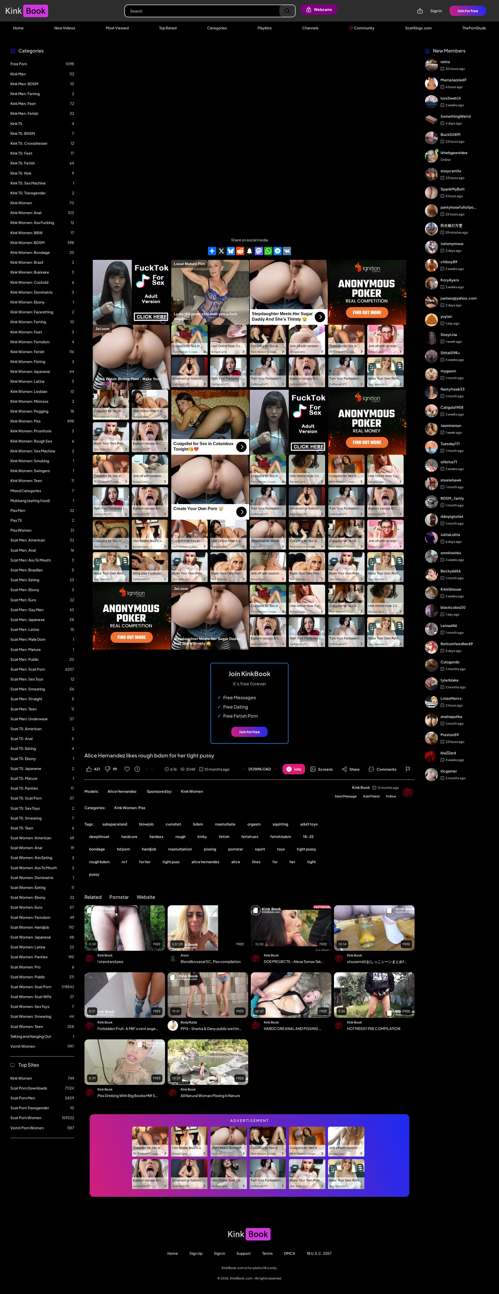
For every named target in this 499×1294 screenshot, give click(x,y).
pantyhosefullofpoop (459, 207)
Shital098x (450, 352)
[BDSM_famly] (431, 501)
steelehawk (451, 480)
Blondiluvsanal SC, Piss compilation (211, 961)
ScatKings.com (418, 27)
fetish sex (249, 836)
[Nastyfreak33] (431, 392)
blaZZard (448, 752)
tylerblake (450, 680)
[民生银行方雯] (431, 228)
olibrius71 (449, 461)
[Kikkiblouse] (431, 592)
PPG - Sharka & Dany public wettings (211, 1028)
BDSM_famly (452, 498)
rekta (445, 61)
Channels (310, 27)
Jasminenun (451, 425)
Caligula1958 (452, 407)
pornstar (235, 849)
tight (311, 861)
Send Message (346, 796)
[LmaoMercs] (431, 701)
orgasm (254, 824)
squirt (260, 849)
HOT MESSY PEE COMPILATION (373, 1028)
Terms (267, 1253)
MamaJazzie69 (453, 79)
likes (256, 861)
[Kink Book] (408, 792)
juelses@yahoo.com (459, 298)
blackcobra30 (453, 607)
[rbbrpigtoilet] (431, 519)
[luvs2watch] (431, 101)
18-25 (308, 836)
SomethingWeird (456, 116)
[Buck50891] (431, 137)
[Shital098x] (431, 356)
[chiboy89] (431, 265)
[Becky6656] (431, 574)
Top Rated (167, 27)
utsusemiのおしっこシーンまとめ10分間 (377, 961)
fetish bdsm (280, 836)
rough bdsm (99, 861)
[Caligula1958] (431, 410)
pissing (210, 849)
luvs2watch (451, 98)
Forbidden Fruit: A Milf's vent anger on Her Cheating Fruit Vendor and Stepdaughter (127, 1028)
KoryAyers (450, 280)
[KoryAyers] (431, 283)
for (275, 861)
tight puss (171, 861)
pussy (94, 874)
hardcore (129, 836)
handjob (149, 849)
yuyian (446, 316)
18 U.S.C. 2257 (319, 1253)
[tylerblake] (431, 683)
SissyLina (449, 334)
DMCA (289, 1253)
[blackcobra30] (431, 610)
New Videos (64, 27)
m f (124, 861)
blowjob (146, 824)
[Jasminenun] (431, 428)
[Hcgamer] (431, 774)
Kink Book (361, 787)
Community (364, 27)
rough (180, 836)
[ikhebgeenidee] (431, 156)
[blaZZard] (431, 756)
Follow (391, 796)
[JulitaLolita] (431, 538)
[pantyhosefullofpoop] (431, 210)
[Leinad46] (431, 629)
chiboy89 (449, 261)
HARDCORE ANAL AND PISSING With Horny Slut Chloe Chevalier (294, 1028)
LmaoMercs (451, 698)
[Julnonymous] (431, 247)
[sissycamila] (431, 174)
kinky (202, 836)
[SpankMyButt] (431, 192)
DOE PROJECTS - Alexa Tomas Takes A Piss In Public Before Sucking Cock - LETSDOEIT (294, 961)
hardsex (156, 836)
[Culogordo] (431, 665)
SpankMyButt (453, 189)
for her (144, 861)
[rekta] (431, 65)
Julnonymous (452, 243)
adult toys (309, 824)
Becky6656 (451, 571)
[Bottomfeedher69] (431, 647)
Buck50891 (451, 134)
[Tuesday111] (431, 447)
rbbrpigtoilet (452, 516)
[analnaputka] (431, 720)
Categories (217, 27)
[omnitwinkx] (431, 556)
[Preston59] (431, 738)
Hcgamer (449, 771)
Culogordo (450, 661)
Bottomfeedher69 (457, 643)
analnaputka (451, 716)
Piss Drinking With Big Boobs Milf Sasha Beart (127, 1095)
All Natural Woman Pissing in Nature (210, 1095)
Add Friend (371, 796)
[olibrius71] (431, 465)
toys (281, 849)
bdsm (198, 824)
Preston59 (450, 734)
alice (235, 861)
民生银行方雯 (451, 225)
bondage (97, 849)
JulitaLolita (450, 534)
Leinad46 (449, 625)
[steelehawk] (431, 483)
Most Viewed (117, 27)
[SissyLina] (431, 338)
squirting (280, 824)
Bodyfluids (189, 1022)
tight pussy (306, 849)
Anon (185, 955)
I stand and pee (110, 961)
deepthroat (99, 836)
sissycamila (451, 170)
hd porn (123, 849)
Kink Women (192, 791)
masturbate (225, 824)
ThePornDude (474, 27)
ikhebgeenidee (454, 152)
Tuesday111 (450, 443)
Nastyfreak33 (453, 389)
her (292, 861)
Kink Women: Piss (129, 807)
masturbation (180, 849)
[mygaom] (431, 374)
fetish (224, 836)
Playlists (265, 27)
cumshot (173, 824)
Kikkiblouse (451, 589)
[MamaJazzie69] (431, 83)
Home (18, 27)
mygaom (448, 370)
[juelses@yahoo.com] (431, 301)
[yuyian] (431, 319)
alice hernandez (205, 861)
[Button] (408, 769)
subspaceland (114, 824)
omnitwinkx (451, 552)
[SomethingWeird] (431, 119)
